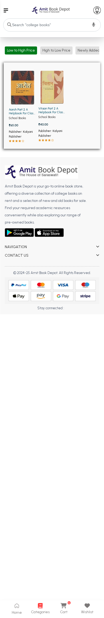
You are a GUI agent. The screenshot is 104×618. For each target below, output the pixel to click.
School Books (17, 118)
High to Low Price (56, 50)
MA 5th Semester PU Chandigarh (31, 324)
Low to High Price (21, 50)
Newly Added (89, 50)
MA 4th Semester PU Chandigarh (31, 317)
